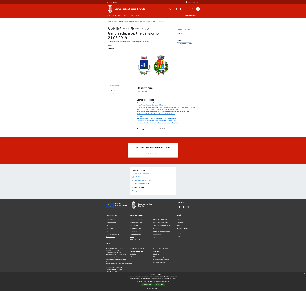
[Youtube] (179, 9)
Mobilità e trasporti (135, 240)
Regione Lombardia (111, 2)
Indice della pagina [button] (114, 85)
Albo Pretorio (156, 251)
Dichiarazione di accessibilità (161, 260)
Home (109, 22)
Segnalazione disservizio (136, 251)
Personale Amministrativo (113, 234)
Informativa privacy (158, 257)
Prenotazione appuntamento (137, 248)
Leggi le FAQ (133, 254)
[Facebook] (175, 9)
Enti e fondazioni (110, 228)
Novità (115, 22)
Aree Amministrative (111, 223)
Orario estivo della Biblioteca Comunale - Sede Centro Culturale (156, 114)
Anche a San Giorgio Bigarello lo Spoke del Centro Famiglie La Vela (156, 120)
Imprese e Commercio (135, 228)
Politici (108, 231)
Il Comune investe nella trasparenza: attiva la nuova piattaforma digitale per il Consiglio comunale (166, 107)
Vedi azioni (188, 29)
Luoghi (179, 233)
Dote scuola (140, 116)
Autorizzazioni (157, 234)
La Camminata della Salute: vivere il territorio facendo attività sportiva (158, 123)
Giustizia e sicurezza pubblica (161, 222)
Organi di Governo (111, 220)
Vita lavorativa (134, 225)
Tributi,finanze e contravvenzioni (162, 225)
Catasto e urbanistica (135, 234)
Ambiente (156, 228)
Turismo (132, 237)
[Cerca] (198, 9)
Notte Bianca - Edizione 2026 (146, 103)
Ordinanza (144, 92)
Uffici (107, 225)
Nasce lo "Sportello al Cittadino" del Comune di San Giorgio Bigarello (157, 109)
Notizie (121, 22)
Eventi (178, 236)
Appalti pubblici (134, 231)
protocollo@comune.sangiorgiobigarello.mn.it (119, 264)
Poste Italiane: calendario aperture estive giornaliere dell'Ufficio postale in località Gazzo (163, 112)
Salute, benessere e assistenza (161, 231)
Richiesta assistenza (135, 257)
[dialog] (153, 281)
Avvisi (178, 225)
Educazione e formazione (160, 220)
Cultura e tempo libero (136, 223)
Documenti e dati (110, 237)
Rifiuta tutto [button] (159, 284)
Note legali (156, 254)
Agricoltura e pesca (158, 237)
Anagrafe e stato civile (136, 220)
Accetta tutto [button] (147, 284)
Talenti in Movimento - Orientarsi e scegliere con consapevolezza (156, 118)
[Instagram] (183, 9)
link (168, 281)
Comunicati (180, 223)
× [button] (304, 273)
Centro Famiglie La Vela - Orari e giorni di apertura (151, 105)
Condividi (179, 29)
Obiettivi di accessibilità (159, 262)
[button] (153, 288)
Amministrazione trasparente (161, 248)
